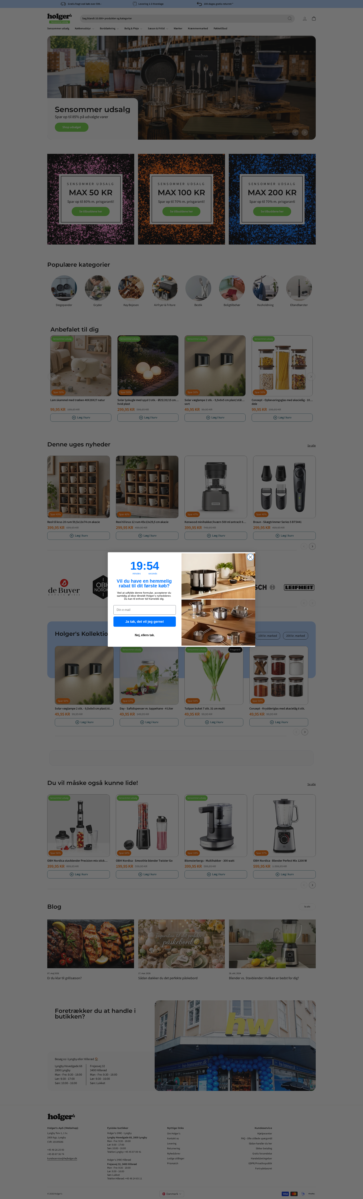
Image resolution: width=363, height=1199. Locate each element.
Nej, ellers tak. (145, 635)
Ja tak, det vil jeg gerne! (144, 622)
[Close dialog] (250, 557)
